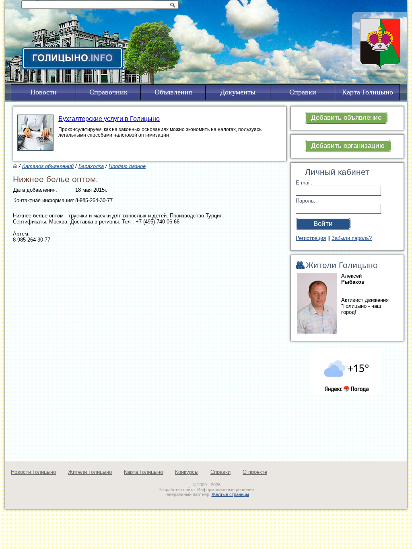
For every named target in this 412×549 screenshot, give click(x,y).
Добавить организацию (348, 146)
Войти (323, 223)
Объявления (173, 92)
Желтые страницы (230, 494)
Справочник (108, 92)
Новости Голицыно (33, 472)
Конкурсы (186, 472)
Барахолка (91, 166)
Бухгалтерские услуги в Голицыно (109, 118)
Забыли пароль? (352, 238)
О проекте (255, 472)
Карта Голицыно (143, 472)
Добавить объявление (346, 117)
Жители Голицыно (90, 472)
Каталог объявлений (48, 166)
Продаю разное (127, 166)
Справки (220, 472)
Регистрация (311, 238)
